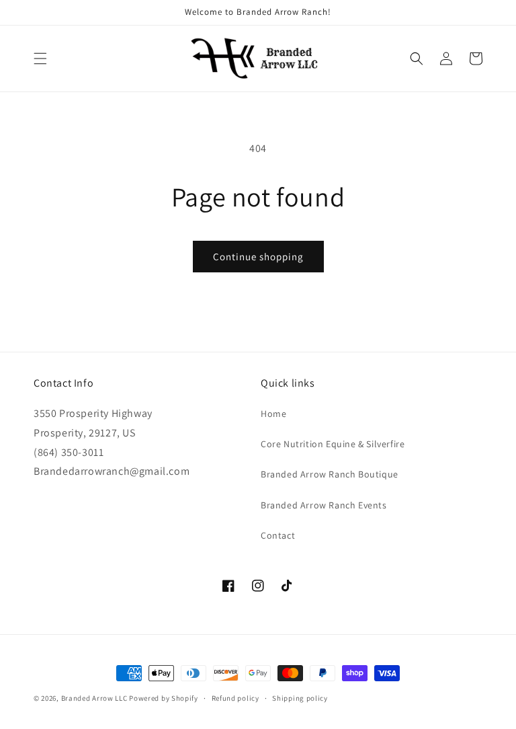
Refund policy (235, 698)
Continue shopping (258, 256)
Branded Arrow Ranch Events (324, 505)
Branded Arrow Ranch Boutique (329, 474)
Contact (278, 535)
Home (273, 414)
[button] (40, 58)
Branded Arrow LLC (94, 698)
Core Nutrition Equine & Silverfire (332, 444)
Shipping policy (300, 698)
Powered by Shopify (163, 698)
